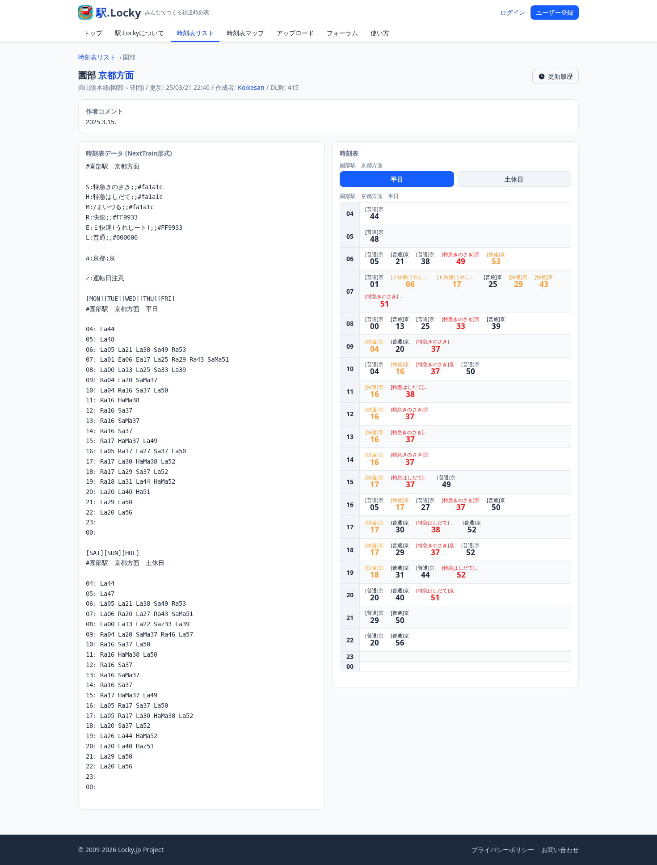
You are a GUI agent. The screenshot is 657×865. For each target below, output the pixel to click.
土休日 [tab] (514, 179)
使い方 (380, 33)
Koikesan (251, 87)
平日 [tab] (397, 179)
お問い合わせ (560, 849)
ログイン (512, 12)
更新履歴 (560, 76)
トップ (93, 33)
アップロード (295, 33)
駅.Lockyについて (139, 33)
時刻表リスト (195, 33)
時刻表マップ (245, 33)
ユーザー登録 (554, 12)
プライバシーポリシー (503, 849)
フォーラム (342, 33)
